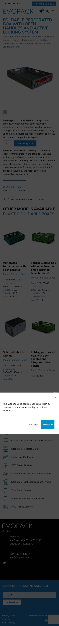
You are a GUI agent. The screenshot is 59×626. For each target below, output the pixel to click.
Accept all (47, 424)
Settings (33, 424)
